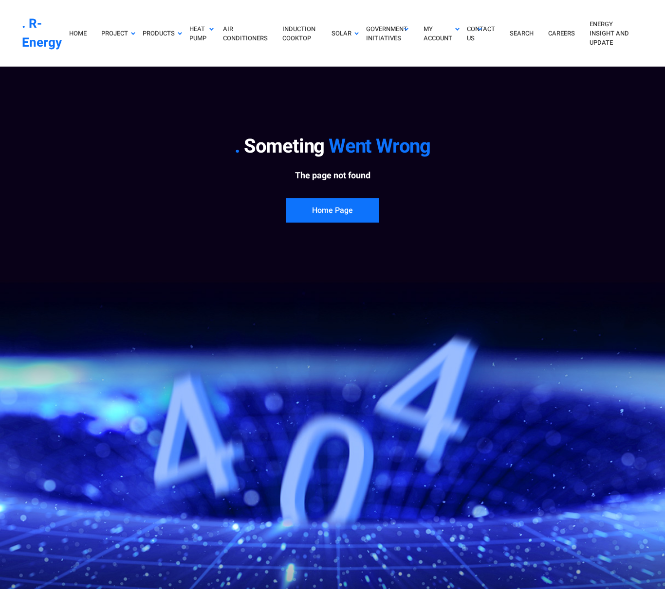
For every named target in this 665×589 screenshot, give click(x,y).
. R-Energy (42, 33)
